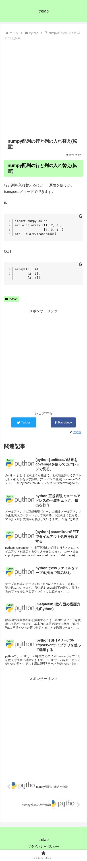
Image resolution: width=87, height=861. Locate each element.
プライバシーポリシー (43, 846)
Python (13, 299)
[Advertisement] (43, 87)
